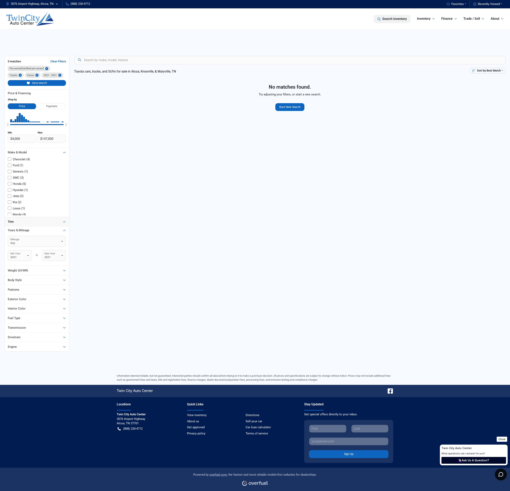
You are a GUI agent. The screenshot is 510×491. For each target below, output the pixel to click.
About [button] (495, 19)
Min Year (15, 253)
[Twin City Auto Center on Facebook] (388, 390)
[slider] (7, 124)
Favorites (457, 4)
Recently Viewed (489, 4)
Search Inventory (394, 19)
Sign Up (348, 454)
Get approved (196, 427)
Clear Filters (58, 61)
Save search (39, 82)
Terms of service (257, 433)
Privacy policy (196, 433)
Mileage (14, 239)
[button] (33, 4)
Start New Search (290, 107)
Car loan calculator (258, 427)
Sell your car (254, 421)
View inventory (197, 415)
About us (193, 421)
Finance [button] (447, 19)
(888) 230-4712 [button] (80, 4)
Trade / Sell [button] (471, 19)
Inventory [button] (424, 19)
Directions (252, 415)
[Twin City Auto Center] (30, 19)
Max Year (49, 253)
